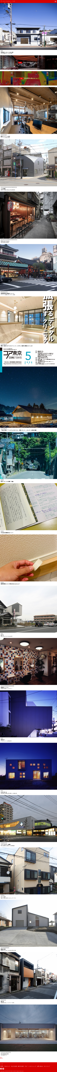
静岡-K (1, 1057)
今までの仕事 (14, 1066)
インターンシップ (32, 1066)
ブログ (25, 1066)
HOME (1, 1066)
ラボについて (7, 1066)
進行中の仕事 (21, 1066)
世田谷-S (1, 1058)
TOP (2, 1063)
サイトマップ (47, 1066)
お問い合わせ (40, 1066)
